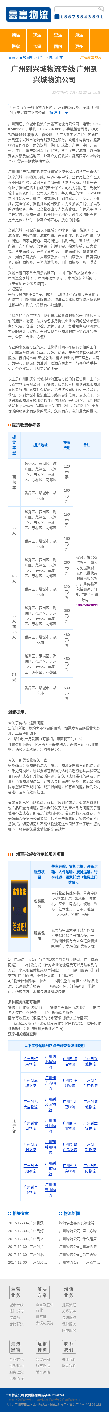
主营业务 (16, 1292)
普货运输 (43, 1359)
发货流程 (69, 1311)
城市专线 (16, 1305)
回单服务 (69, 1330)
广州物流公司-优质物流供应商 (26, 1395)
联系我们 (69, 1347)
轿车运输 (43, 1372)
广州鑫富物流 (90, 57)
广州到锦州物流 (50, 1147)
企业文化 (16, 1359)
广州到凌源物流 (50, 1104)
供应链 (41, 1317)
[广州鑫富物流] (29, 14)
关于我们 (69, 1359)
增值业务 (69, 1292)
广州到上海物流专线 (19, 1400)
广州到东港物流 (50, 1083)
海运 (79, 35)
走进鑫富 (16, 1347)
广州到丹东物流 (50, 1168)
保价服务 (69, 1324)
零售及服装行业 (44, 1307)
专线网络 (26, 57)
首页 (11, 57)
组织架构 (16, 1366)
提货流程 (69, 1305)
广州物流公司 (71, 1400)
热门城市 (16, 1311)
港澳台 (14, 1318)
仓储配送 (16, 1324)
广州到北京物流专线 (47, 1400)
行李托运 (43, 1366)
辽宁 (41, 57)
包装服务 (69, 1318)
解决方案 (43, 1292)
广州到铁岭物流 (50, 1125)
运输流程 (16, 1378)
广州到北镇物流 (50, 1061)
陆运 (16, 35)
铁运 (37, 35)
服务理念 (16, 1372)
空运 (58, 35)
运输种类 (43, 1347)
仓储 (37, 46)
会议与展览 (44, 1323)
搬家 (16, 46)
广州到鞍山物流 (50, 1190)
